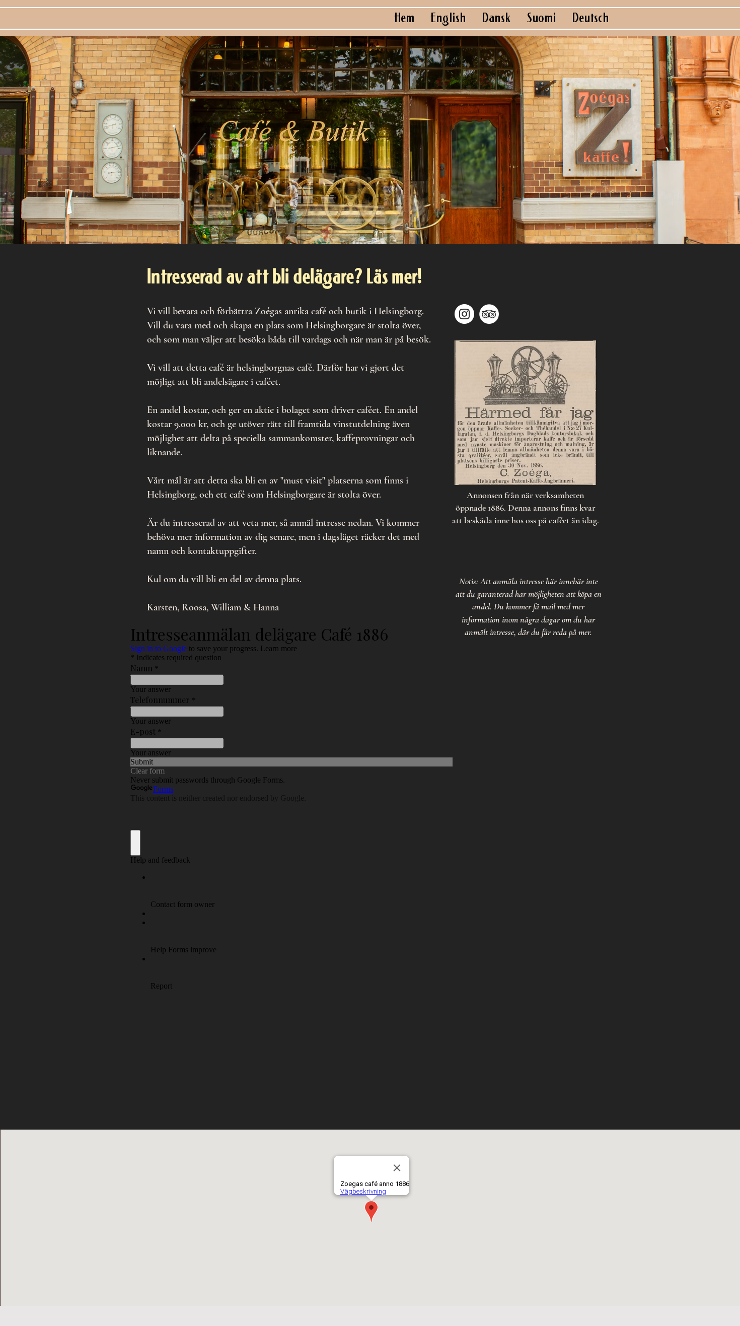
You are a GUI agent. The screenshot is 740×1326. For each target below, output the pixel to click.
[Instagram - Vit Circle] (464, 314)
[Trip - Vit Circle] (489, 314)
